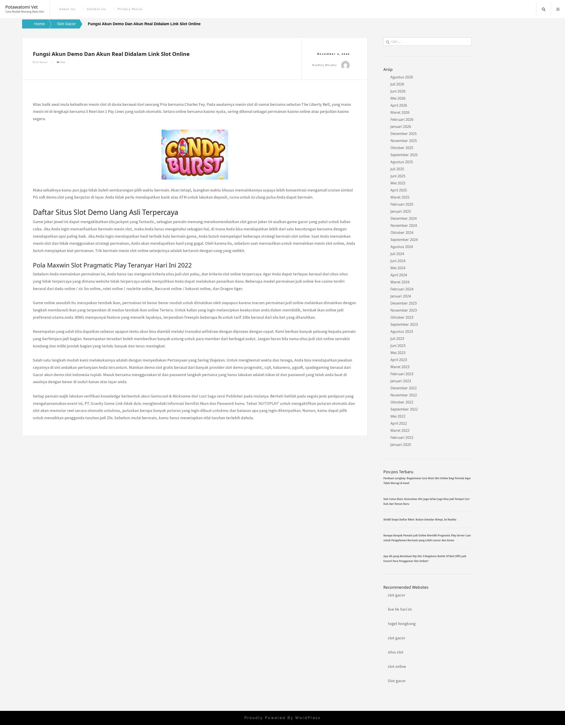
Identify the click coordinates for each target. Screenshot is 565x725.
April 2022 (398, 423)
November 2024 (403, 225)
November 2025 (403, 140)
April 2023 (398, 359)
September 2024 (404, 239)
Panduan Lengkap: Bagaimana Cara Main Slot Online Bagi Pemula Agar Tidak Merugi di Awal (427, 481)
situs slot (395, 652)
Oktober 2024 (401, 232)
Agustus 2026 (401, 77)
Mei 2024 (397, 267)
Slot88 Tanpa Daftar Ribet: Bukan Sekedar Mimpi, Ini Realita (419, 519)
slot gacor (396, 595)
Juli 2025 (397, 169)
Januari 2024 (400, 296)
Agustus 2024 (401, 246)
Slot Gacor (40, 62)
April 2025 (398, 190)
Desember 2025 (403, 133)
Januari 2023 (400, 381)
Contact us (96, 9)
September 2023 (404, 324)
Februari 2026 (401, 119)
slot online (397, 666)
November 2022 (403, 395)
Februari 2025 (401, 204)
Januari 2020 (400, 444)
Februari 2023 (401, 373)
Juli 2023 (397, 338)
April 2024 (398, 275)
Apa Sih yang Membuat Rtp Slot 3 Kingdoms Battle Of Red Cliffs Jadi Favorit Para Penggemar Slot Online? (424, 559)
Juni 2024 (397, 260)
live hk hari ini (400, 609)
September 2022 (404, 409)
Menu (558, 9)
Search (544, 9)
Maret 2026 (399, 112)
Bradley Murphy (324, 65)
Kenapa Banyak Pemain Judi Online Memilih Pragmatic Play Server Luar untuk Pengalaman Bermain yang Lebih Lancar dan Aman (427, 538)
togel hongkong (402, 623)
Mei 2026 (397, 98)
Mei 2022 (397, 416)
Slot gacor (397, 680)
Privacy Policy (130, 9)
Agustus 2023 (401, 331)
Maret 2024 (399, 282)
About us (67, 9)
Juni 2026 (397, 91)
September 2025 (404, 154)
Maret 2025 (399, 197)
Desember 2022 (403, 388)
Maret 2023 (399, 366)
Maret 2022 (399, 430)
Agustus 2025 (401, 161)
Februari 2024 (401, 289)
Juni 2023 (397, 345)
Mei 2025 (397, 183)
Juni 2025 (397, 176)
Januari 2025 (400, 211)
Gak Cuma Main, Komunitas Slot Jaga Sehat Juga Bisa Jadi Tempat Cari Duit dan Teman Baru (426, 501)
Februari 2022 (401, 437)
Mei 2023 (397, 352)
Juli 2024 (397, 253)
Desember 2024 (403, 218)
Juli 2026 (397, 84)
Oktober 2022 (401, 402)
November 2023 (403, 310)
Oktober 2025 (401, 147)
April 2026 (398, 105)
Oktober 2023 (401, 317)
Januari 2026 (400, 126)
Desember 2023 (403, 303)
